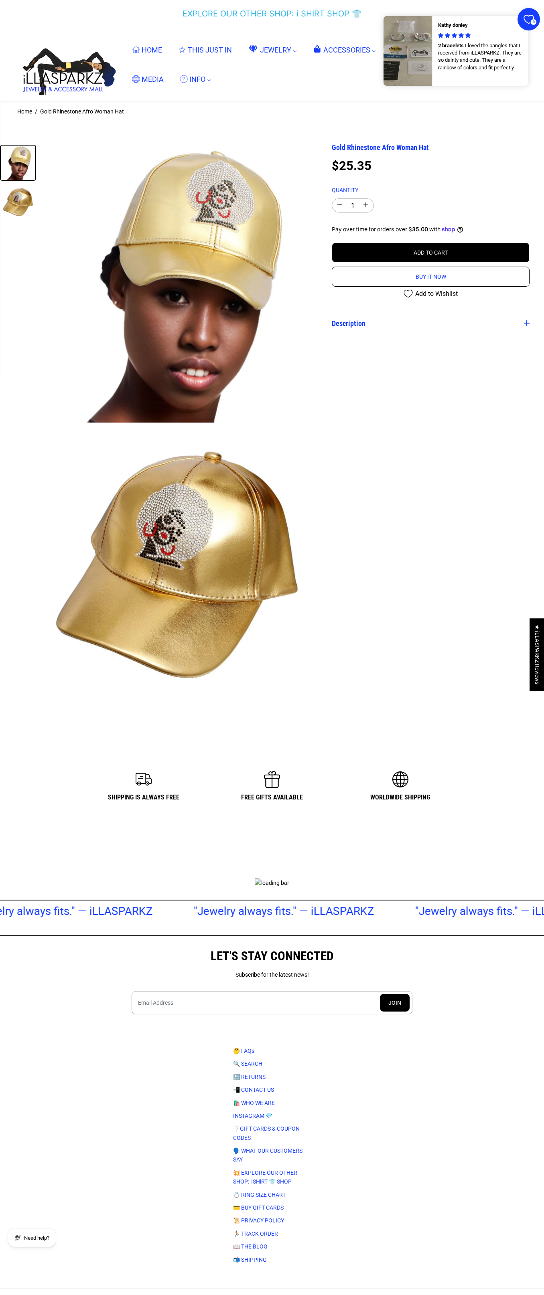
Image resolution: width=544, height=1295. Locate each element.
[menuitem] (147, 49)
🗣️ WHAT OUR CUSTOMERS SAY (267, 1155)
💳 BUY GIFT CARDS (258, 1207)
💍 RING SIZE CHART (259, 1195)
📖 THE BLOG (250, 1246)
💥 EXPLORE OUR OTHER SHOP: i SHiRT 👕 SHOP (265, 1177)
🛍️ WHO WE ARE (254, 1103)
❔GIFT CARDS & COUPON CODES (266, 1133)
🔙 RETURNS (249, 1077)
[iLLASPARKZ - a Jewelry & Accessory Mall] (68, 64)
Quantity (345, 189)
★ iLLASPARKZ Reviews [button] (537, 654)
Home (24, 111)
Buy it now (431, 276)
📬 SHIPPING (250, 1260)
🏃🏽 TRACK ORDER (255, 1233)
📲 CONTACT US (253, 1090)
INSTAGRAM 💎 (252, 1116)
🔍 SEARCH (247, 1063)
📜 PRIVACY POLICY (258, 1220)
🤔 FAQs (243, 1051)
